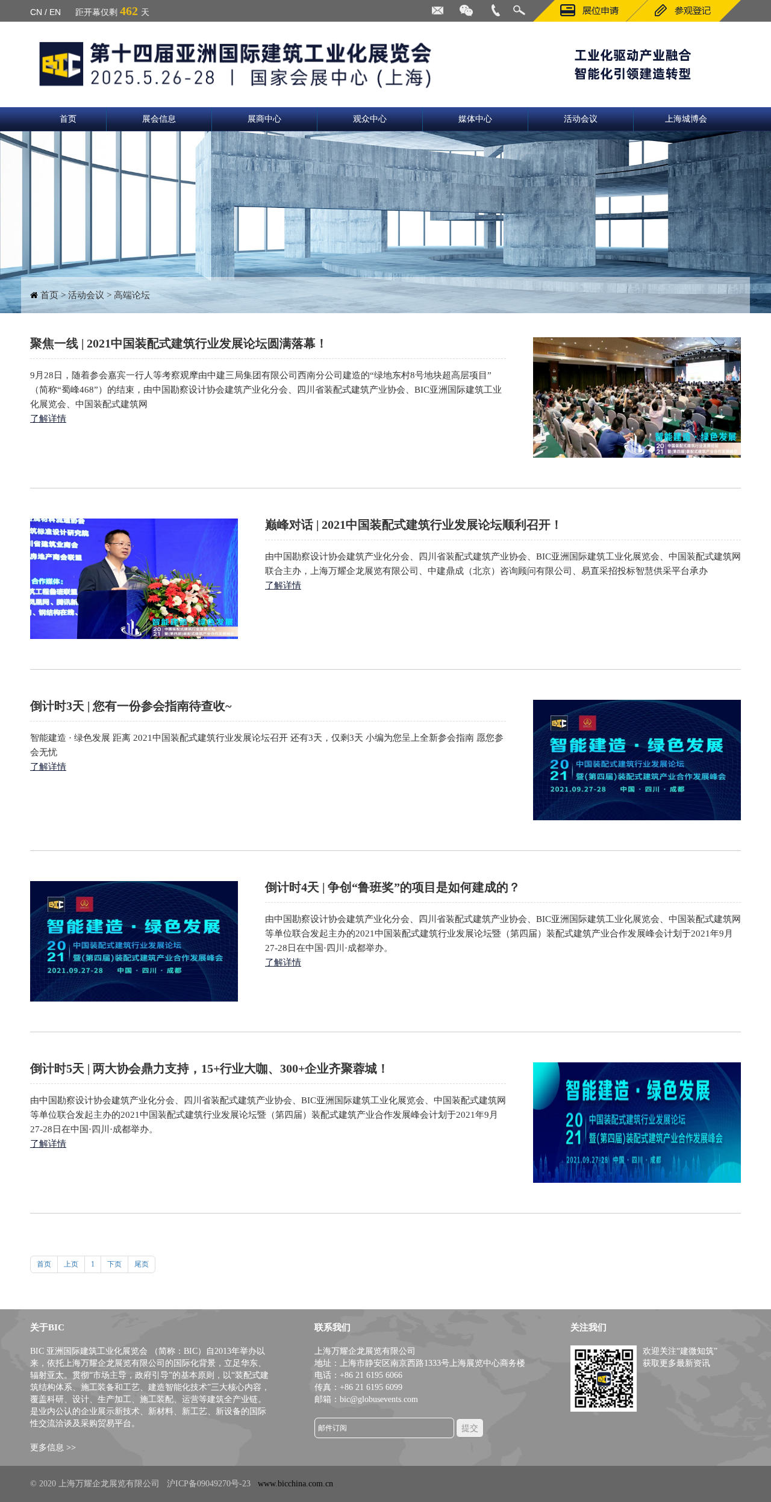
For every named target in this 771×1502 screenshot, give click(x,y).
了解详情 (48, 418)
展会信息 (159, 118)
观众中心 (370, 118)
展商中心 (264, 118)
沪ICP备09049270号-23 (209, 1483)
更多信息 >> (53, 1447)
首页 (68, 118)
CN (36, 12)
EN (55, 12)
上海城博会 (686, 118)
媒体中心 (475, 118)
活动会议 (581, 118)
